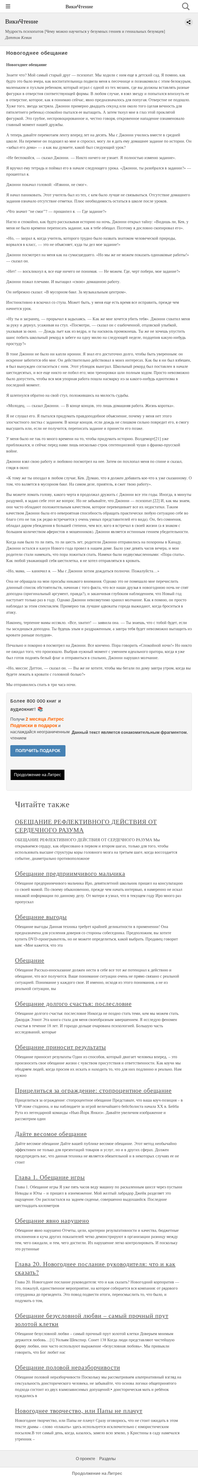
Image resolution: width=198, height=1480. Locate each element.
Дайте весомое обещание (51, 1134)
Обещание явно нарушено (52, 1220)
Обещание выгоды (41, 917)
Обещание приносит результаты (60, 1047)
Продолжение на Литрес (37, 775)
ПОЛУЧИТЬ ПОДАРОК (37, 751)
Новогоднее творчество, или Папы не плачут (78, 1410)
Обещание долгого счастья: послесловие (73, 1003)
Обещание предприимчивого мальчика (70, 873)
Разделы (107, 1458)
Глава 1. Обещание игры (50, 1177)
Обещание (29, 960)
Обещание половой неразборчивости (67, 1367)
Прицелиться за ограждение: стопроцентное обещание (93, 1090)
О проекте (85, 1458)
